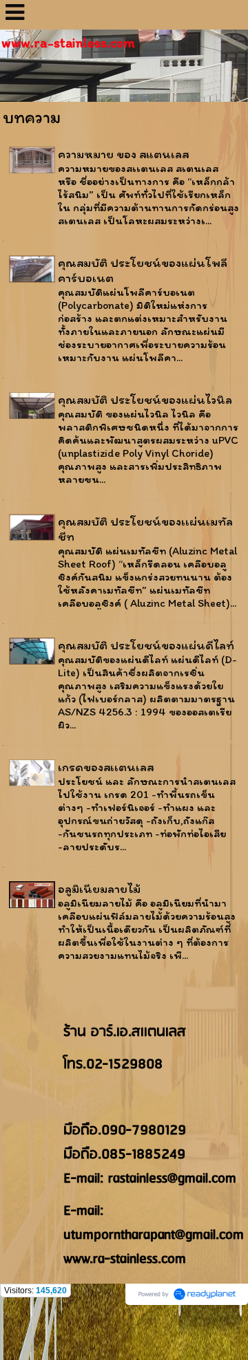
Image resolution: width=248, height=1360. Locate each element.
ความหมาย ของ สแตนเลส (123, 154)
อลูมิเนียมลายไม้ (99, 888)
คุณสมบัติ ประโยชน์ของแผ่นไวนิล (145, 399)
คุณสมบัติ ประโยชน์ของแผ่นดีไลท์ (146, 645)
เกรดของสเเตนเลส (106, 767)
